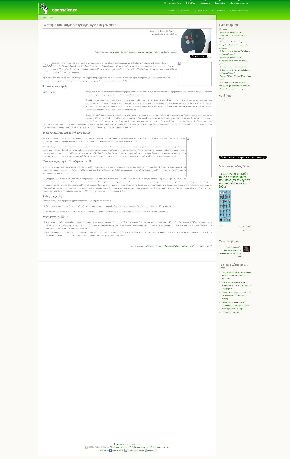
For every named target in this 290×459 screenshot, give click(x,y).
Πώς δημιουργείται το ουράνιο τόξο (233, 67)
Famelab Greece (218, 10)
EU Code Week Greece (239, 10)
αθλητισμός (114, 52)
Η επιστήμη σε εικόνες (239, 3)
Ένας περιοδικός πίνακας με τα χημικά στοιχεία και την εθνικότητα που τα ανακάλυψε (236, 275)
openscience (247, 230)
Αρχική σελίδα (48, 17)
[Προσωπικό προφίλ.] (195, 52)
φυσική (174, 52)
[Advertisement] (127, 258)
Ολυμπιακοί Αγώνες (136, 52)
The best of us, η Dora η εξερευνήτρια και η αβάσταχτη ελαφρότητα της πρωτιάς (236, 295)
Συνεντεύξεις (220, 3)
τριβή (156, 52)
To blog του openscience (160, 447)
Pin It (209, 57)
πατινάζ (149, 52)
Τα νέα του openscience (119, 447)
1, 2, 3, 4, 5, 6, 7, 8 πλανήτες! (231, 89)
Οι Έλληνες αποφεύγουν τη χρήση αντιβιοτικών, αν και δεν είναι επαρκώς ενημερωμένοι (237, 285)
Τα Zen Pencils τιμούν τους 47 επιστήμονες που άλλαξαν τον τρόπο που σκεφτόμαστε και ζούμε (234, 180)
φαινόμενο (165, 52)
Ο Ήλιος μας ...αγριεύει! (231, 312)
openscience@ (103, 450)
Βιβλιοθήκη (190, 3)
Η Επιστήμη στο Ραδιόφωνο (178, 10)
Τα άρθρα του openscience (140, 447)
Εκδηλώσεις (205, 3)
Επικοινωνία (119, 444)
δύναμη (124, 52)
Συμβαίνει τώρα (201, 10)
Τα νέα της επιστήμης (172, 3)
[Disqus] (127, 305)
